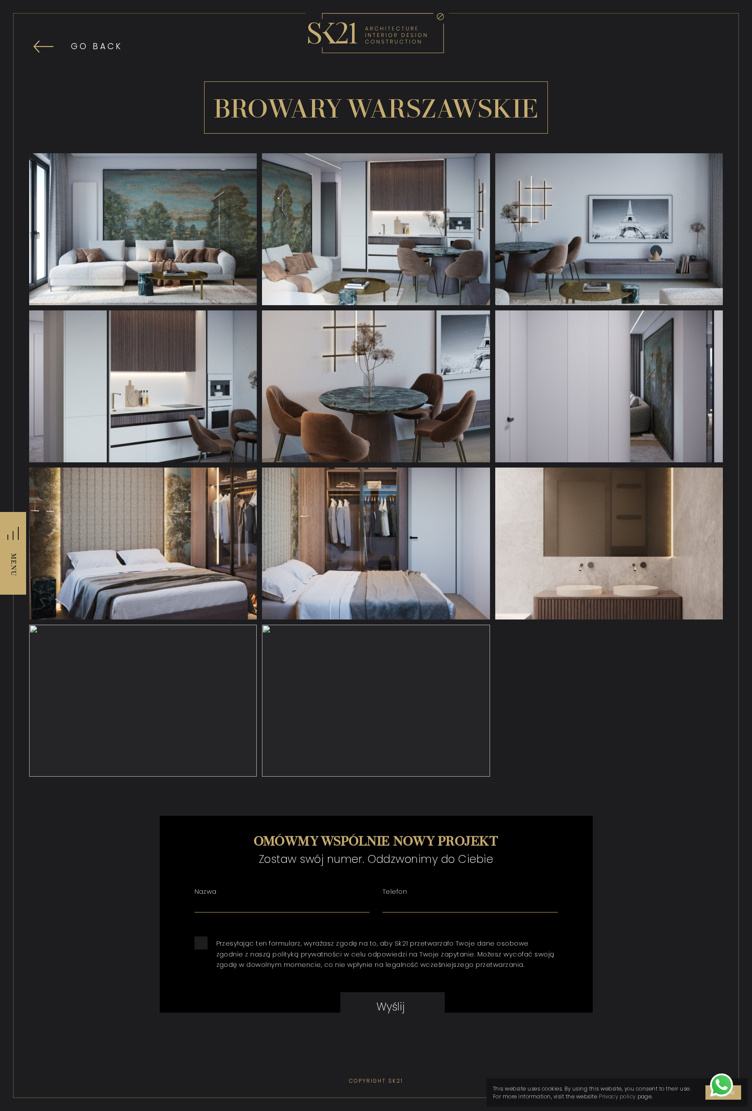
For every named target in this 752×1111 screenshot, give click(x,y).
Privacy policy (617, 1096)
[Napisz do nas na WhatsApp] (721, 1087)
